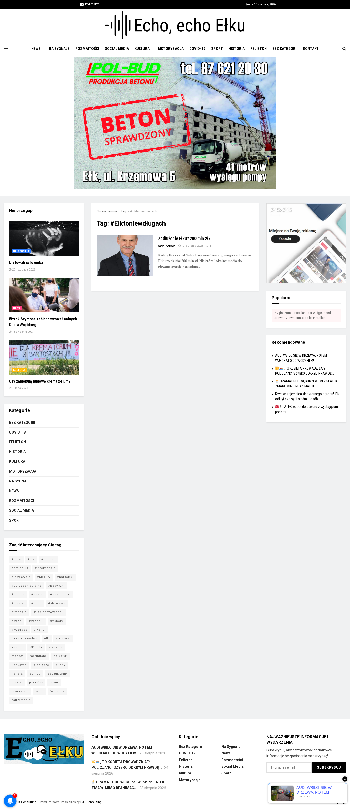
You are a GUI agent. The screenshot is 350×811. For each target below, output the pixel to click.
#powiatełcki (60, 594)
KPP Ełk (36, 647)
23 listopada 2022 (23, 269)
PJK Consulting (25, 802)
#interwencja (45, 568)
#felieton (48, 559)
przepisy (36, 682)
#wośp (17, 621)
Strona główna (107, 211)
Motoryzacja (171, 48)
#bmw (16, 559)
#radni (36, 603)
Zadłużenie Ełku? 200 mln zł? (184, 238)
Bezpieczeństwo (24, 638)
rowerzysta (20, 691)
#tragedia (19, 612)
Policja (17, 673)
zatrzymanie (21, 700)
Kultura (142, 48)
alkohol (40, 629)
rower (53, 682)
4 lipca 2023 (19, 388)
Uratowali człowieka (26, 262)
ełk (46, 638)
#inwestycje (21, 577)
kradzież (55, 647)
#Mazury (43, 577)
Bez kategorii (284, 48)
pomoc (35, 673)
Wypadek (57, 691)
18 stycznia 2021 (22, 331)
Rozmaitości (87, 48)
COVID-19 (197, 48)
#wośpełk (36, 621)
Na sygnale (59, 48)
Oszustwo (19, 665)
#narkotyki (65, 577)
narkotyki (61, 656)
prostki (17, 682)
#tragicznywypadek (48, 612)
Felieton (258, 48)
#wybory (56, 621)
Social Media (117, 48)
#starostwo (56, 603)
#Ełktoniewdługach (143, 211)
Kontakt (91, 4)
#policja (18, 594)
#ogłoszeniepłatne (27, 585)
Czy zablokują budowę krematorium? (39, 381)
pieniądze (41, 665)
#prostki (18, 603)
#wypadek (19, 629)
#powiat (37, 594)
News (36, 48)
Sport (217, 48)
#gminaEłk (20, 568)
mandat (17, 656)
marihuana (38, 656)
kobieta (17, 647)
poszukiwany (57, 673)
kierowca (63, 638)
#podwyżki (56, 585)
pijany (60, 665)
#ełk (31, 559)
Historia (237, 48)
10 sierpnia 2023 (192, 245)
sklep (39, 691)
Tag (123, 211)
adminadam (167, 245)
